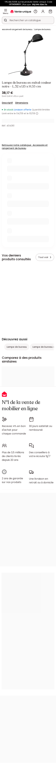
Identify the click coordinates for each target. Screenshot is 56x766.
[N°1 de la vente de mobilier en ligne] (21, 11)
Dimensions (21, 102)
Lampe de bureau (42, 29)
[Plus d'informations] (37, 113)
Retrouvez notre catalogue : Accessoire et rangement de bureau (25, 147)
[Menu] (5, 10)
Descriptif (7, 102)
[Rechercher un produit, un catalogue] (5, 20)
